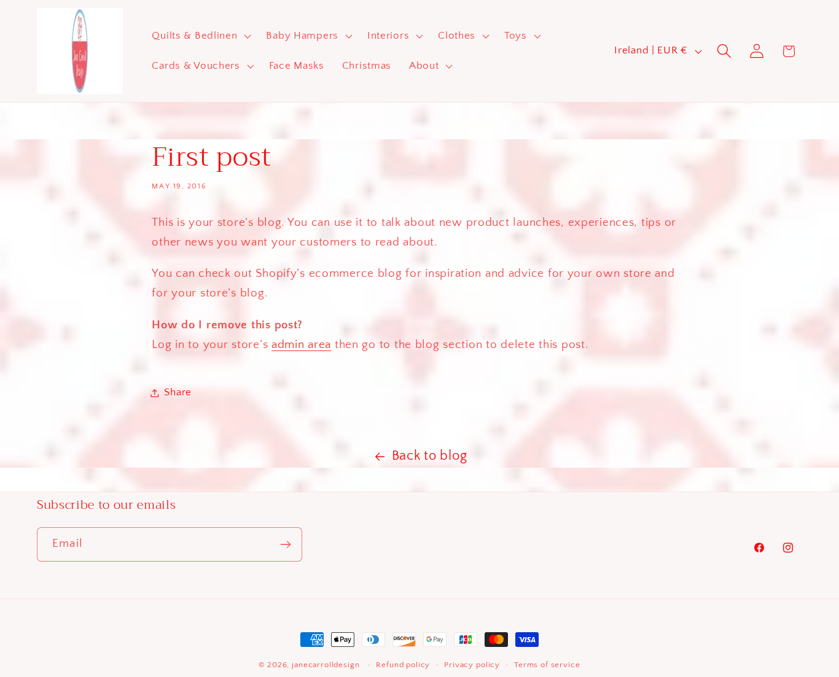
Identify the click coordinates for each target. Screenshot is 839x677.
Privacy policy (472, 664)
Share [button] (178, 392)
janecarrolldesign (325, 664)
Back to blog (429, 456)
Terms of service (547, 664)
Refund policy (403, 664)
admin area (301, 344)
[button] (200, 35)
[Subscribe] (285, 544)
